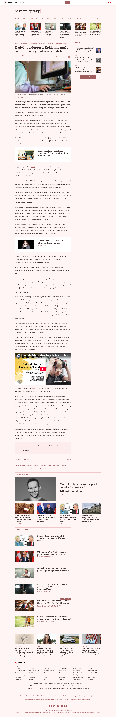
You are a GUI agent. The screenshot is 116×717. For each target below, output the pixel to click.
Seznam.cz (110, 2)
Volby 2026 (17, 668)
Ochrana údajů (62, 696)
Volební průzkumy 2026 (20, 670)
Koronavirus (18, 468)
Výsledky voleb (18, 672)
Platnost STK (90, 679)
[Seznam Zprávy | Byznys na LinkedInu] (65, 706)
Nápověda (39, 696)
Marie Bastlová (47, 573)
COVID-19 (35, 468)
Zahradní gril (78, 685)
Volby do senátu (18, 677)
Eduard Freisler (47, 556)
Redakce (51, 696)
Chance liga (46, 668)
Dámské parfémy (56, 688)
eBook (59, 57)
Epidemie (42, 468)
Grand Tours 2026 (33, 679)
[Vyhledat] (67, 2)
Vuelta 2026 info (32, 668)
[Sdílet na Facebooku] (68, 459)
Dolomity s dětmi (76, 679)
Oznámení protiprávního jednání (87, 696)
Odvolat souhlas (73, 699)
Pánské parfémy (88, 688)
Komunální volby (18, 679)
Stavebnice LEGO (48, 688)
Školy (57, 468)
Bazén (39, 685)
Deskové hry (68, 688)
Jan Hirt (31, 672)
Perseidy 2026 (60, 683)
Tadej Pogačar (32, 675)
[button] (20, 26)
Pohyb (49, 465)
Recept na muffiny (62, 670)
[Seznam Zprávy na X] (54, 706)
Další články (88, 77)
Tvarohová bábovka (62, 675)
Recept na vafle (62, 677)
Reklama (56, 696)
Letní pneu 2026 (91, 668)
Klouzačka (62, 685)
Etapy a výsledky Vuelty (34, 670)
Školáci (25, 468)
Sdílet (65, 57)
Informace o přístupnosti (72, 696)
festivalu (35, 388)
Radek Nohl (45, 543)
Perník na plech (62, 679)
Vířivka (83, 685)
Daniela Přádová (21, 56)
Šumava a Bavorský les (78, 672)
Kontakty (45, 696)
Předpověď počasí (52, 683)
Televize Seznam (40, 699)
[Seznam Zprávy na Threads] (62, 706)
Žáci (53, 468)
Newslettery (66, 699)
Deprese (36, 465)
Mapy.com (45, 683)
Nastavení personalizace (84, 699)
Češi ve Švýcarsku (77, 675)
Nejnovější (80, 42)
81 (70, 57)
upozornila (26, 120)
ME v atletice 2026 (48, 675)
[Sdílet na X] (70, 459)
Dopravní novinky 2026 (92, 672)
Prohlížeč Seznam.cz (30, 699)
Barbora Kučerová (48, 605)
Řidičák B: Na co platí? (92, 675)
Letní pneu (63, 688)
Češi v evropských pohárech (76, 683)
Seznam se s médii (49, 699)
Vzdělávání (43, 465)
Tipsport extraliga (47, 672)
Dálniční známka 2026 (92, 670)
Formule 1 (46, 677)
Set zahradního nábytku (70, 685)
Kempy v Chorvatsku (77, 668)
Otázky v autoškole (91, 677)
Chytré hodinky (80, 688)
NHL (45, 679)
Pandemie (29, 465)
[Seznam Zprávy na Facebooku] (50, 706)
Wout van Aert (32, 677)
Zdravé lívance (61, 672)
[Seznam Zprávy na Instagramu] (58, 706)
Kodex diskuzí (58, 699)
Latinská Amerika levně (78, 677)
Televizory (74, 688)
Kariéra (34, 696)
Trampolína (52, 685)
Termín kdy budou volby (20, 675)
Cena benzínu (66, 683)
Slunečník (57, 685)
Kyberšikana (56, 465)
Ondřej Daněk (52, 606)
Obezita (48, 468)
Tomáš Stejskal (46, 591)
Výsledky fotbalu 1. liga (49, 670)
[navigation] (2, 2)
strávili (33, 167)
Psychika (63, 465)
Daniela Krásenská (48, 621)
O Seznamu (29, 696)
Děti (30, 468)
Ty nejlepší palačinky (63, 668)
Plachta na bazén (45, 685)
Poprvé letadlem (76, 670)
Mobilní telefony (40, 688)
